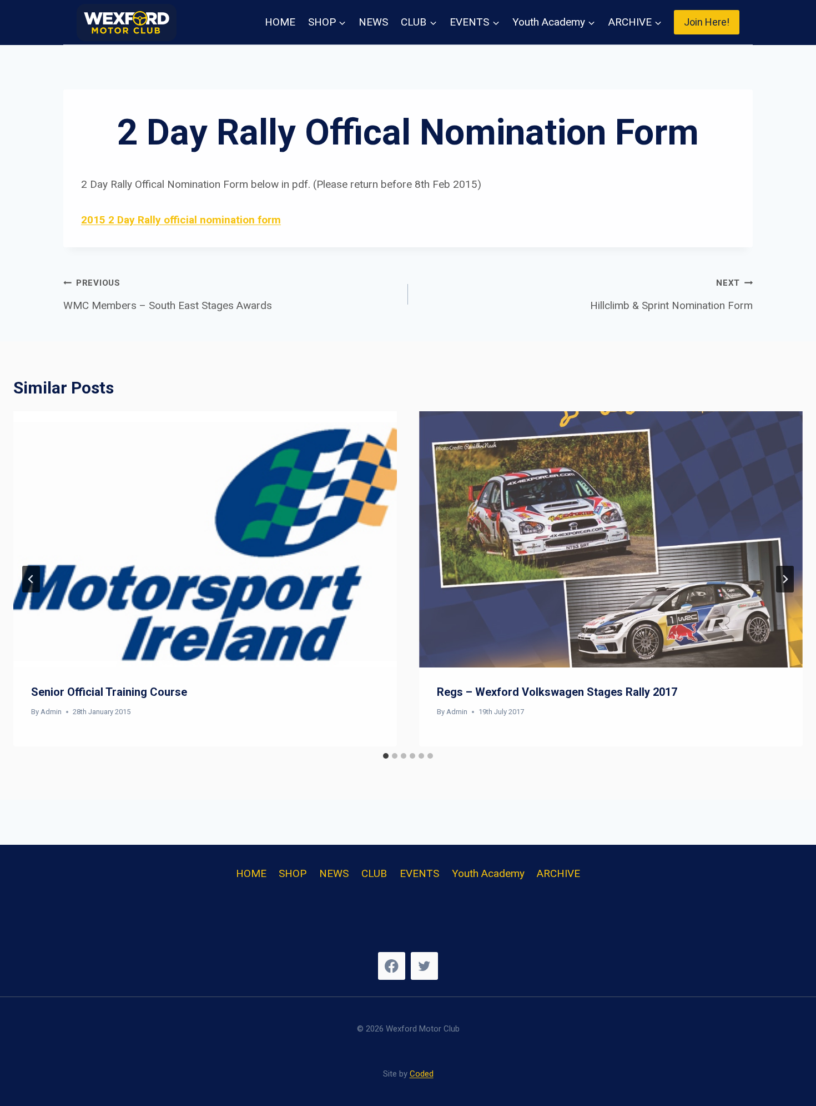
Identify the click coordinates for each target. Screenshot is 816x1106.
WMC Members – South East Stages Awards (167, 295)
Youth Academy (488, 873)
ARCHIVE (558, 873)
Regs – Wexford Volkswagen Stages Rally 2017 (557, 692)
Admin (51, 712)
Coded (422, 1074)
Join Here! (706, 22)
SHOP (292, 873)
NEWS (373, 22)
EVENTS (419, 873)
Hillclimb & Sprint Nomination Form (671, 295)
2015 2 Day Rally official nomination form (181, 219)
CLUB (374, 873)
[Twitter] (424, 965)
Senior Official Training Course (109, 692)
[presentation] (205, 539)
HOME (280, 22)
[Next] (785, 579)
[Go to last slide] (31, 579)
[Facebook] (391, 965)
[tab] (386, 756)
